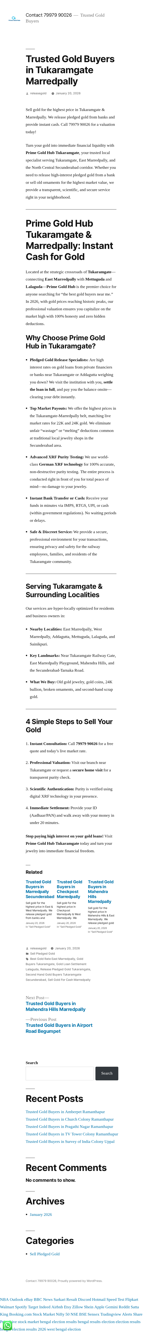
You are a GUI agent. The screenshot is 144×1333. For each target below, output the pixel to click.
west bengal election (64, 1329)
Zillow (77, 1307)
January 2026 (41, 1214)
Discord (84, 1299)
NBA (4, 1299)
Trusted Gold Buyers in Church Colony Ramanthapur (70, 1119)
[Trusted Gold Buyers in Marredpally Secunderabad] (41, 903)
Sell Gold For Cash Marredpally (69, 980)
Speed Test (115, 1299)
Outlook (16, 1299)
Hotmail (99, 1299)
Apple (99, 1307)
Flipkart (131, 1299)
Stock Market (44, 1314)
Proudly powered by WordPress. (80, 1281)
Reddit (124, 1307)
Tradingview (110, 1314)
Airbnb (57, 1307)
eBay (28, 1299)
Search (32, 1062)
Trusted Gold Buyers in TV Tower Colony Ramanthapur (72, 1134)
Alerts (127, 1314)
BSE (83, 1314)
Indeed (44, 1307)
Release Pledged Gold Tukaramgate (65, 969)
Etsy (67, 1307)
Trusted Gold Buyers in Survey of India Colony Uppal (70, 1141)
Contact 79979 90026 (49, 15)
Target (33, 1307)
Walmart (7, 1307)
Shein (88, 1307)
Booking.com (20, 1314)
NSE (74, 1314)
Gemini (111, 1307)
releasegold (38, 93)
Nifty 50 (63, 1314)
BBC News (43, 1299)
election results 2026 (29, 1329)
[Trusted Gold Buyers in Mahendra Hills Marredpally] (103, 905)
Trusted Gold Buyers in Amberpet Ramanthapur (65, 1111)
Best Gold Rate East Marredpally (52, 959)
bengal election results (58, 1321)
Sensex (93, 1314)
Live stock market (24, 1321)
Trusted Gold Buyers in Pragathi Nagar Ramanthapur (69, 1126)
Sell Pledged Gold (42, 953)
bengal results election (96, 1321)
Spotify (21, 1307)
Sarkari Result (65, 1299)
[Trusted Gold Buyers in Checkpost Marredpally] (72, 903)
